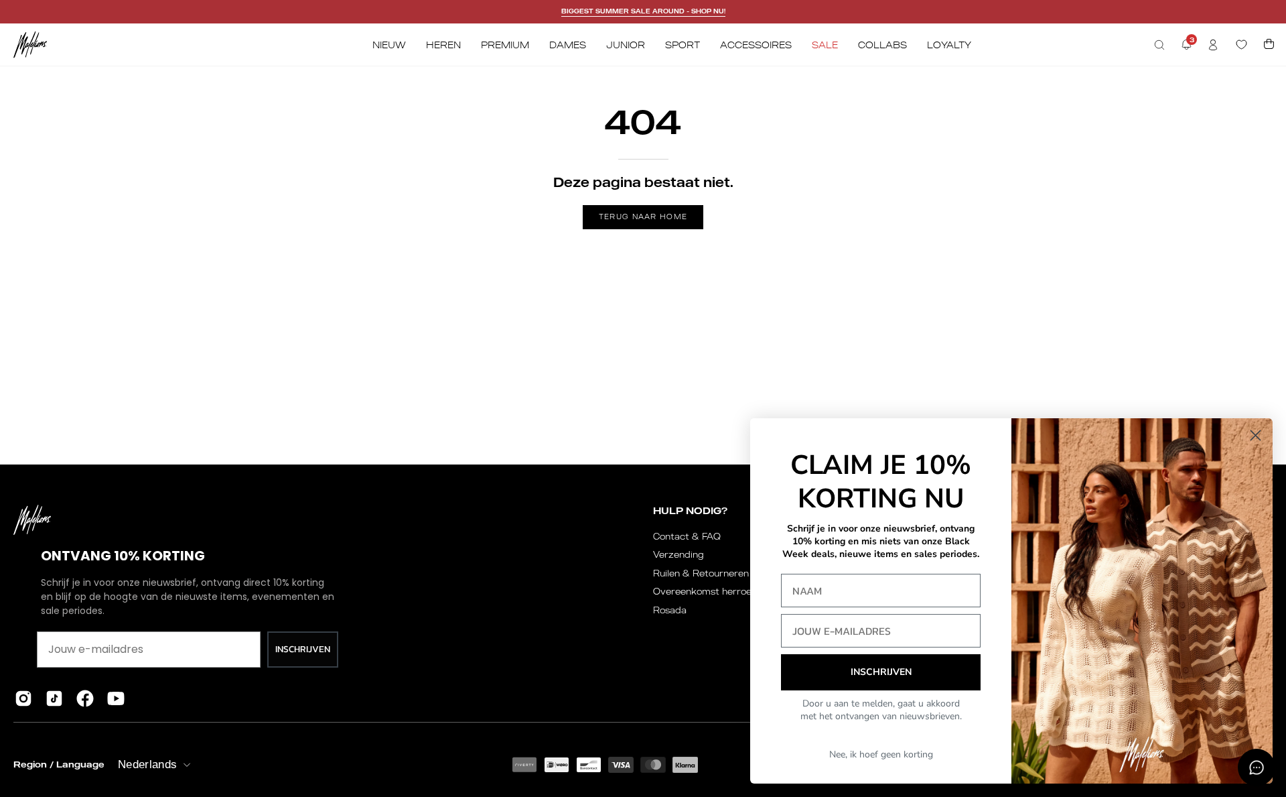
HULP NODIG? (690, 510)
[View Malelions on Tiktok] (54, 698)
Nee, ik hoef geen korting (881, 754)
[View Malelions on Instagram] (23, 698)
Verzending (678, 554)
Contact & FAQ (687, 536)
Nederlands (147, 764)
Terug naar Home (643, 216)
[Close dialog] (1255, 435)
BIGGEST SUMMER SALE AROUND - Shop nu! (643, 11)
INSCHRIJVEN (302, 649)
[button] (1159, 45)
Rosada (670, 610)
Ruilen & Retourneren (701, 573)
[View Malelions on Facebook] (85, 698)
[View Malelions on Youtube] (116, 698)
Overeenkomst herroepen (710, 591)
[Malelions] (30, 44)
